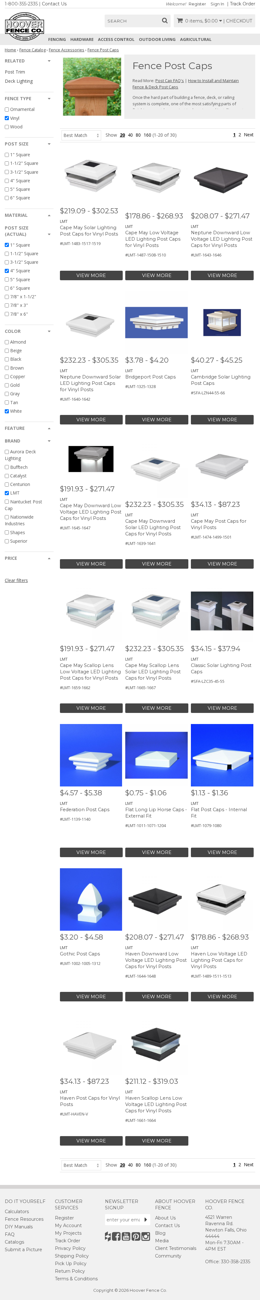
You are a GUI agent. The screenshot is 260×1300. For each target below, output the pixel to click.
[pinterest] (136, 1236)
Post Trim (15, 72)
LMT (15, 493)
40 (130, 135)
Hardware (82, 39)
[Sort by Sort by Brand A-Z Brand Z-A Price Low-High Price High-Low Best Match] (81, 135)
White (16, 411)
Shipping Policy (72, 1256)
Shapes (17, 532)
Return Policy (70, 1271)
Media (162, 1241)
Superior (18, 541)
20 (122, 135)
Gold (15, 385)
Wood (16, 127)
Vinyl (14, 118)
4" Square (20, 181)
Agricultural (195, 39)
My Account (68, 1225)
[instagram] (145, 1236)
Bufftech (19, 467)
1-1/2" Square (24, 163)
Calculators (17, 1211)
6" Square (20, 198)
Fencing (57, 39)
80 (138, 135)
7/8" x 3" (19, 305)
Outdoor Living (157, 39)
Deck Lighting (19, 81)
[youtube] (126, 1236)
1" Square (20, 155)
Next (249, 135)
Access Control (116, 39)
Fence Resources (24, 1219)
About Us (165, 1218)
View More (91, 275)
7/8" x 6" (19, 314)
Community (168, 1256)
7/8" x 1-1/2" (23, 297)
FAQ (10, 1234)
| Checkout (237, 21)
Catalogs (14, 1242)
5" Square (20, 189)
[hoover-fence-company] (108, 1236)
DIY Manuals (19, 1227)
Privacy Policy (70, 1248)
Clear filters (16, 580)
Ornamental (22, 110)
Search (117, 20)
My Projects (68, 1233)
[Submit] (145, 1219)
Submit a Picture (23, 1249)
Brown (17, 368)
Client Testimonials (175, 1248)
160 (147, 135)
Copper (17, 376)
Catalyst (18, 476)
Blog (160, 1233)
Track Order (242, 4)
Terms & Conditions (76, 1279)
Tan (14, 402)
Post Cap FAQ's (169, 80)
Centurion (20, 484)
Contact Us (54, 4)
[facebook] (116, 1236)
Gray (15, 394)
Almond (18, 342)
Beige (16, 350)
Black (15, 359)
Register (197, 4)
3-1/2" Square (24, 172)
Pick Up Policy (71, 1263)
